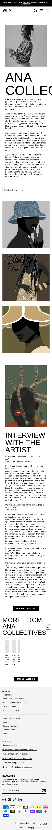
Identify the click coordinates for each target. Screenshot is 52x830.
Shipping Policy (8, 695)
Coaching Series (9, 730)
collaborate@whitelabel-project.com (17, 758)
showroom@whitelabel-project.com (17, 767)
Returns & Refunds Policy (13, 699)
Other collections (26, 679)
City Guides (7, 734)
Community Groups (10, 726)
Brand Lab (6, 722)
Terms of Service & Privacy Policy (16, 703)
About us (6, 691)
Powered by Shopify (26, 828)
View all (48, 626)
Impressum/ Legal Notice (12, 710)
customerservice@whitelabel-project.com (19, 749)
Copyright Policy (9, 706)
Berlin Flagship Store (11, 718)
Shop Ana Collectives (26, 608)
